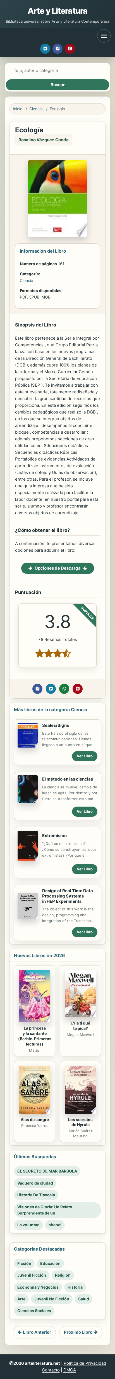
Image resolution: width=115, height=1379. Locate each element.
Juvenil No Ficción (51, 1298)
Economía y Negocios (38, 1287)
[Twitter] (45, 49)
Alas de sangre (35, 1119)
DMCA (69, 1370)
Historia (75, 1287)
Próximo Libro (78, 1332)
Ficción (24, 1263)
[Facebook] (57, 49)
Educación (50, 1263)
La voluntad (28, 1224)
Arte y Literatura (57, 11)
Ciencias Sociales (34, 1310)
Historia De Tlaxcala (36, 1194)
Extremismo (54, 835)
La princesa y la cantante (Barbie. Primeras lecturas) (34, 1036)
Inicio (17, 108)
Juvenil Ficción (31, 1275)
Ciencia (36, 108)
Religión (63, 1275)
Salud (83, 1298)
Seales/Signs (55, 725)
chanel (55, 1224)
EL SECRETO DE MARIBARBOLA (47, 1171)
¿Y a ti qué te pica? (80, 1026)
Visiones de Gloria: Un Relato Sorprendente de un (44, 1209)
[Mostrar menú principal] (104, 36)
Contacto (51, 1370)
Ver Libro (85, 756)
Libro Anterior (37, 1332)
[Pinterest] (70, 49)
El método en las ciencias (67, 779)
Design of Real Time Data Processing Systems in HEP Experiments (67, 896)
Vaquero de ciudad (35, 1183)
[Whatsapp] (64, 689)
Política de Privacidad (85, 1363)
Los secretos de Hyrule (80, 1122)
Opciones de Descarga (58, 568)
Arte (21, 1298)
